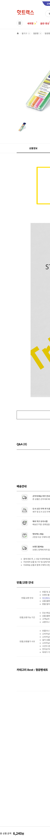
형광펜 (36, 33)
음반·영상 (44, 23)
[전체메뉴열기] (20, 23)
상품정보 (33, 148)
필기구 (24, 33)
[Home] (18, 33)
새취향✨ (31, 23)
